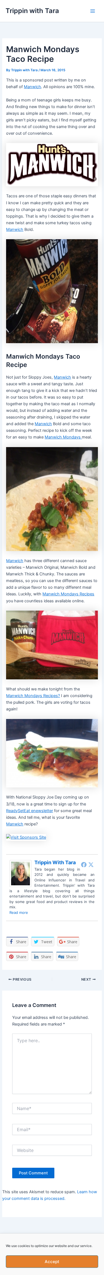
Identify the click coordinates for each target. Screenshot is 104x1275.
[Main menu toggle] (92, 11)
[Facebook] (83, 864)
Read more (18, 912)
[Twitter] (91, 864)
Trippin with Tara (32, 11)
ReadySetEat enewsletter (29, 810)
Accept (52, 1261)
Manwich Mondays (63, 437)
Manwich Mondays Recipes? (33, 695)
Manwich (32, 86)
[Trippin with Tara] (20, 873)
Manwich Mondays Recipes (68, 593)
